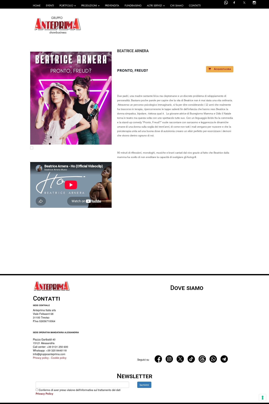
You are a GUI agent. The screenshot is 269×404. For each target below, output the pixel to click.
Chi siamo (176, 5)
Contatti (195, 5)
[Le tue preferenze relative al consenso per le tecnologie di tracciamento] (262, 397)
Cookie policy (58, 358)
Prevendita (112, 5)
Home (36, 5)
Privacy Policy (44, 393)
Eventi (50, 5)
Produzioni (89, 5)
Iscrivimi (144, 385)
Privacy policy (41, 358)
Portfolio (66, 5)
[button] (219, 69)
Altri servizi (155, 5)
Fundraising (133, 5)
